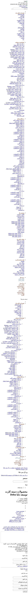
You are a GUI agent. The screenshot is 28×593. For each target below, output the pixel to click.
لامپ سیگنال (21, 21)
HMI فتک (12, 366)
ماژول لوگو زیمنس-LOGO (17, 57)
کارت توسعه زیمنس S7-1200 (16, 52)
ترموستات (21, 248)
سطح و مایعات (20, 215)
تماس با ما (21, 284)
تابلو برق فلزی (20, 242)
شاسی (22, 24)
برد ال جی (21, 145)
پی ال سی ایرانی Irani (18, 70)
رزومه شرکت (20, 286)
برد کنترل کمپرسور (19, 121)
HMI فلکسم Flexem (10, 373)
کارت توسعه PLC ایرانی (18, 71)
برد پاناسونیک (21, 138)
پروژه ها (22, 277)
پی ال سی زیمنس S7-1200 (17, 55)
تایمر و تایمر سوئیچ (19, 267)
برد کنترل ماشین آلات (18, 120)
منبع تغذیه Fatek (11, 360)
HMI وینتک (12, 369)
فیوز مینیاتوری (20, 20)
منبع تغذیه (21, 73)
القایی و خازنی (20, 214)
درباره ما (22, 283)
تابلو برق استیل (20, 243)
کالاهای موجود (23, 498)
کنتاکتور (22, 16)
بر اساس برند (20, 74)
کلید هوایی (21, 23)
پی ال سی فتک (20, 60)
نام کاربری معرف (22, 588)
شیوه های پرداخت (16, 517)
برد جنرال (21, 160)
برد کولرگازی (20, 143)
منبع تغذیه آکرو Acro (10, 356)
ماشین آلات (21, 279)
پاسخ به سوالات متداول (15, 520)
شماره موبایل (23, 585)
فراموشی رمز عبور (22, 566)
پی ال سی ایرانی (20, 68)
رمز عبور (25, 561)
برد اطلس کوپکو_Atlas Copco (16, 123)
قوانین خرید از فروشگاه (15, 521)
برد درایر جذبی (20, 129)
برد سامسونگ (20, 130)
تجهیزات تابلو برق (19, 13)
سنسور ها (21, 213)
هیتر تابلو (22, 246)
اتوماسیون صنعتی (19, 42)
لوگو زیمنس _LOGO (19, 58)
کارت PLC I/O (20, 79)
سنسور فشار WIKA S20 (18, 223)
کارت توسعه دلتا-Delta (18, 46)
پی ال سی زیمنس (19, 48)
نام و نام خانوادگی (22, 582)
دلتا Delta (20, 487)
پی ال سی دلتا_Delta (19, 45)
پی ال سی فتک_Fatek (18, 61)
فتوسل (22, 261)
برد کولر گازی (20, 136)
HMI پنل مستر (11, 371)
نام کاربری (24, 558)
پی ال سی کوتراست (19, 64)
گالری (22, 289)
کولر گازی (21, 163)
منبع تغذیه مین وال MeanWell (10, 358)
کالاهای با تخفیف (23, 500)
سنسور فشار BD (19, 224)
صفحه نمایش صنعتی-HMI (17, 76)
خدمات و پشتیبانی (19, 518)
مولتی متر (21, 262)
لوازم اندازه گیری (19, 260)
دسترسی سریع (20, 511)
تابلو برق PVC (20, 240)
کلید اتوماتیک (21, 14)
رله (23, 26)
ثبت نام (25, 568)
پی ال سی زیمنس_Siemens (17, 49)
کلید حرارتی (21, 17)
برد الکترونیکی (20, 118)
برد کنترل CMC (20, 126)
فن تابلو (22, 245)
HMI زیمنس (12, 368)
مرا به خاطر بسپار (21, 564)
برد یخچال (21, 135)
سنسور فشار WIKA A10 (17, 221)
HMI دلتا (12, 365)
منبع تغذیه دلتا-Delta (10, 351)
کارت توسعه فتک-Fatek (18, 63)
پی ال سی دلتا (20, 43)
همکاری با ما (21, 287)
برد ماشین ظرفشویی (18, 133)
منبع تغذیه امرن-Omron (9, 353)
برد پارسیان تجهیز (19, 127)
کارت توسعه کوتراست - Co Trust (15, 67)
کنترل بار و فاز (20, 264)
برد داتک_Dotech (20, 124)
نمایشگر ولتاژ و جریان (18, 265)
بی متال (22, 18)
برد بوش (22, 152)
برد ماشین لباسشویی (18, 132)
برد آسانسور (21, 164)
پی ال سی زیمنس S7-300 (17, 51)
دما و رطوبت (21, 218)
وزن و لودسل (20, 217)
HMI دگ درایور (11, 372)
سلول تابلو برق (20, 239)
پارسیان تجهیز (23, 467)
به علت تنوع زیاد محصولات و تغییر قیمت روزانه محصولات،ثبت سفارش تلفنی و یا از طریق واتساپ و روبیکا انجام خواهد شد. (13, 528)
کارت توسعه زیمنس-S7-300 (17, 54)
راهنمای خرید (21, 515)
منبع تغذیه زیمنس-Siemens (8, 354)
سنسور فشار (21, 220)
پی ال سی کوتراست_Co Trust (16, 65)
